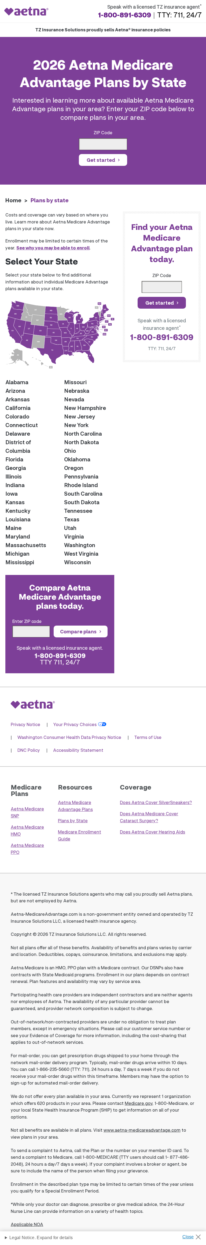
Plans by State (73, 820)
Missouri (75, 382)
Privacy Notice (25, 724)
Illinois (13, 476)
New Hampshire (85, 407)
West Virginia (81, 553)
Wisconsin (77, 562)
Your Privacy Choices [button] (75, 724)
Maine (13, 527)
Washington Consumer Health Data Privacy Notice (69, 737)
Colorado (17, 416)
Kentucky (17, 510)
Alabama (16, 382)
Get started (101, 160)
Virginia (74, 536)
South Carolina (83, 493)
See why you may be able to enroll (53, 248)
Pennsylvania (81, 476)
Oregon (73, 467)
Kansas (15, 502)
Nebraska (76, 390)
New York (76, 424)
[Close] (193, 1235)
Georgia (15, 467)
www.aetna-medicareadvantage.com (142, 1130)
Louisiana (18, 519)
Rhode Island (81, 484)
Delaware (17, 433)
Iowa (11, 493)
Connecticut (21, 424)
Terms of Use (147, 737)
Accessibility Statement (78, 750)
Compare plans (78, 631)
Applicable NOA (27, 1224)
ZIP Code (103, 132)
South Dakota (82, 502)
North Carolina (83, 433)
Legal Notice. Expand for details (41, 1237)
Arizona (15, 390)
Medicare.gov (138, 1103)
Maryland (17, 536)
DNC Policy (28, 750)
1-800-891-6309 (124, 14)
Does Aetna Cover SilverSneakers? (156, 802)
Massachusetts (25, 544)
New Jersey (79, 416)
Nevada (74, 399)
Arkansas (17, 399)
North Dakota (81, 442)
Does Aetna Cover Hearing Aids (152, 832)
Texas (71, 519)
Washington (79, 544)
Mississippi (19, 562)
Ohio (70, 450)
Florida (14, 459)
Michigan (17, 553)
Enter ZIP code (27, 621)
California (18, 407)
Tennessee (78, 510)
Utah (70, 527)
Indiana (15, 484)
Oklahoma (77, 459)
